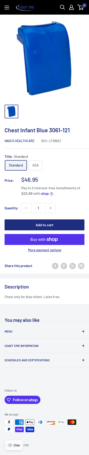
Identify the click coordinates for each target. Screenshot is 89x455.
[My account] (71, 7)
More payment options (44, 250)
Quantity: (11, 208)
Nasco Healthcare (19, 141)
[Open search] (62, 7)
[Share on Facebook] (55, 265)
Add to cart (44, 225)
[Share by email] (81, 265)
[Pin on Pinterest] (64, 265)
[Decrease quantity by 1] (26, 208)
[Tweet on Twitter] (72, 265)
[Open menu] (7, 7)
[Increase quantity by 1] (50, 208)
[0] (81, 7)
